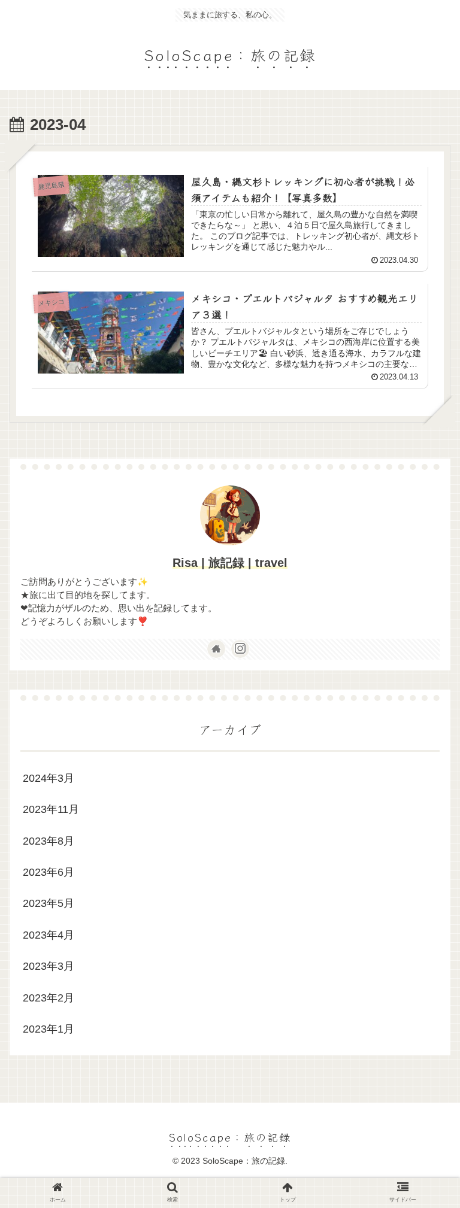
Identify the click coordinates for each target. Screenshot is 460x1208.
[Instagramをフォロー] (240, 649)
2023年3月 (48, 966)
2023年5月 (48, 903)
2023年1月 (48, 1029)
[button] (424, 1065)
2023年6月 (48, 872)
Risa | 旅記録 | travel (230, 562)
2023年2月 (48, 998)
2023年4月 (48, 935)
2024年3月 (48, 778)
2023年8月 (48, 841)
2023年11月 (51, 809)
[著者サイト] (216, 649)
